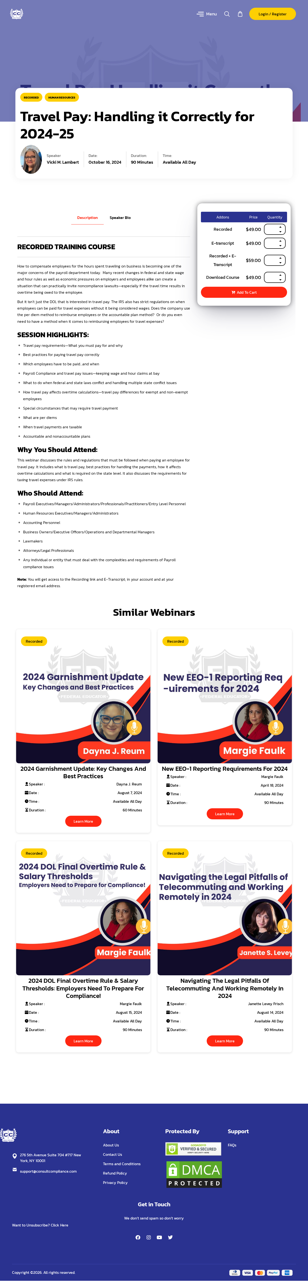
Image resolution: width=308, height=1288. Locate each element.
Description (87, 217)
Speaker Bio (120, 217)
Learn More (83, 821)
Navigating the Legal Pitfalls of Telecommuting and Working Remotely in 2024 (224, 988)
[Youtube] (159, 1237)
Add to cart (247, 292)
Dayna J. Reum (129, 784)
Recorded (31, 97)
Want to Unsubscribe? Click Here (40, 1225)
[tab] (87, 217)
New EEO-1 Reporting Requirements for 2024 (225, 768)
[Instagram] (148, 1237)
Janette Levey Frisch (265, 1004)
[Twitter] (170, 1237)
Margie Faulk (272, 776)
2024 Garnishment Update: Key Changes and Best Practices (83, 772)
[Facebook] (137, 1237)
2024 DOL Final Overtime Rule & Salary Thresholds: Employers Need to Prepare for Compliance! (83, 988)
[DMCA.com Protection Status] (194, 1174)
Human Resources (61, 97)
